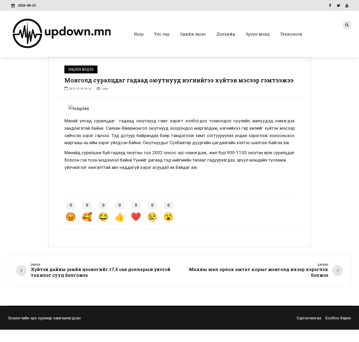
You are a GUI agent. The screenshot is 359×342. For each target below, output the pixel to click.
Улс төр (162, 34)
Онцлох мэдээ (81, 69)
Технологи (291, 34)
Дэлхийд (226, 34)
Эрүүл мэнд (258, 34)
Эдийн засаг (193, 34)
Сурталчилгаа (309, 318)
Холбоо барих (338, 318)
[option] (179, 108)
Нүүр (139, 34)
